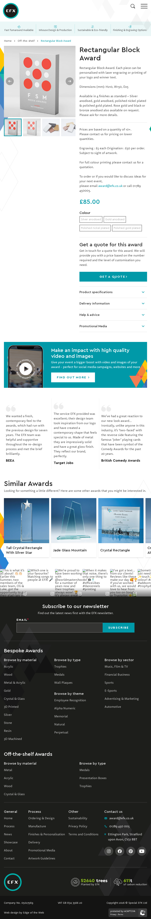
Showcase (11, 842)
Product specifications (95, 292)
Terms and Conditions (83, 834)
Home (8, 41)
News (8, 834)
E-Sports (111, 690)
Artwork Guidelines (41, 858)
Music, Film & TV (116, 666)
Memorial (61, 716)
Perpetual (61, 732)
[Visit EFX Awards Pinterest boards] (130, 851)
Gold (7, 690)
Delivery (34, 842)
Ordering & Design (41, 818)
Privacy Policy (77, 826)
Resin (7, 731)
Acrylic (8, 666)
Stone (8, 723)
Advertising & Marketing (122, 699)
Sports (109, 682)
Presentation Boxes (93, 778)
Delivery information (94, 303)
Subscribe (118, 627)
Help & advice (89, 314)
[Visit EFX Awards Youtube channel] (141, 851)
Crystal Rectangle (115, 550)
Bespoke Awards (23, 650)
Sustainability (77, 818)
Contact (9, 858)
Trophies (60, 666)
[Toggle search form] (133, 6)
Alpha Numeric (64, 708)
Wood (8, 674)
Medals (59, 674)
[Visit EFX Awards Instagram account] (108, 851)
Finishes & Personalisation (46, 834)
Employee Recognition (70, 700)
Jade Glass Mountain (70, 550)
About (8, 850)
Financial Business (117, 674)
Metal (8, 770)
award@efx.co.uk (110, 186)
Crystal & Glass (14, 699)
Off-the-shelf (26, 41)
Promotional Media (93, 326)
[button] (25, 365)
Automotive (113, 707)
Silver (8, 715)
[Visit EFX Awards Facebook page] (119, 851)
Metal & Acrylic (14, 682)
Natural (59, 724)
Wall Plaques (63, 682)
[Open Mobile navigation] (144, 6)
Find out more (72, 377)
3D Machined (13, 739)
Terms (120, 914)
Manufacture (37, 826)
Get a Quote (112, 276)
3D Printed (11, 707)
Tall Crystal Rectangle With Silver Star (24, 550)
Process (9, 826)
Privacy (113, 914)
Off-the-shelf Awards (28, 754)
